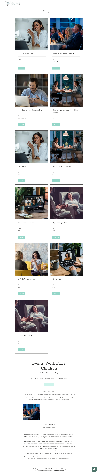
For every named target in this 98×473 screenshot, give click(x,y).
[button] (21, 68)
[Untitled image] (31, 412)
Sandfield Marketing (59, 470)
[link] (32, 53)
